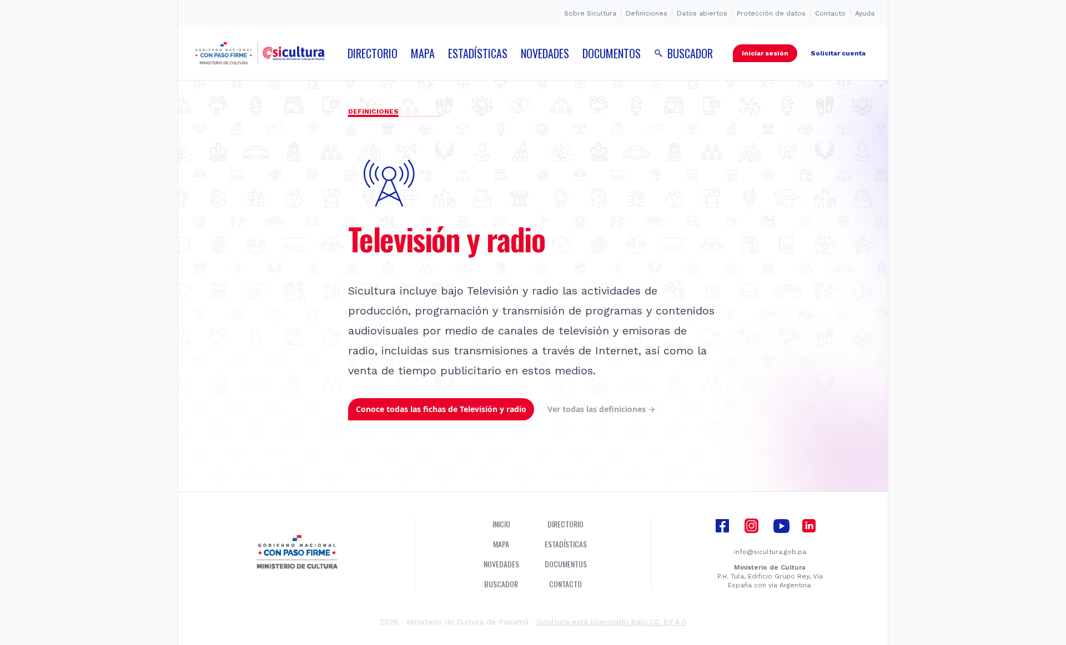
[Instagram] (751, 525)
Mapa (501, 544)
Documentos (566, 564)
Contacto (830, 13)
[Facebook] (722, 525)
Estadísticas (566, 544)
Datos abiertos (702, 13)
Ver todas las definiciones (601, 409)
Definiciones (646, 13)
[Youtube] (781, 525)
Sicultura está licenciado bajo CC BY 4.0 (611, 621)
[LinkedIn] (809, 525)
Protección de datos (771, 13)
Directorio (565, 524)
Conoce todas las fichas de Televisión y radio (441, 409)
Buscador (501, 584)
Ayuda (864, 13)
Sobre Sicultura (590, 13)
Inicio (501, 524)
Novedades (501, 564)
